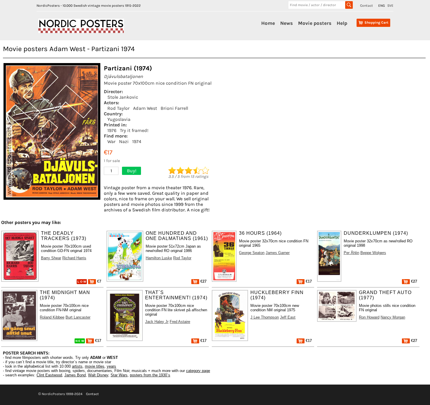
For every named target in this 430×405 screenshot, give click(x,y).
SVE (390, 6)
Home (268, 23)
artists (77, 366)
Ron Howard (369, 317)
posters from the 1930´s (150, 375)
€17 (308, 281)
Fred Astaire (180, 321)
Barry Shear (51, 258)
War (111, 141)
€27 (203, 281)
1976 (111, 130)
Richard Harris (74, 258)
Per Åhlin (351, 253)
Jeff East (287, 317)
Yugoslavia (118, 119)
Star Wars (119, 375)
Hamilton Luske (159, 258)
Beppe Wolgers (373, 253)
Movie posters (314, 23)
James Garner (278, 253)
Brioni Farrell (174, 108)
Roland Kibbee (52, 317)
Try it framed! (134, 130)
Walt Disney (98, 375)
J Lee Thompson (264, 317)
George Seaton (251, 253)
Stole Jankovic (122, 97)
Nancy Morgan (393, 317)
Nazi (124, 141)
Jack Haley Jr (156, 321)
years (111, 366)
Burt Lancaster (78, 317)
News (286, 23)
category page (198, 371)
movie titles (94, 366)
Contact (366, 6)
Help (342, 23)
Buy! (131, 170)
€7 (98, 281)
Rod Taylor (118, 108)
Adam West (145, 108)
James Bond (75, 375)
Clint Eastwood (49, 375)
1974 (136, 141)
